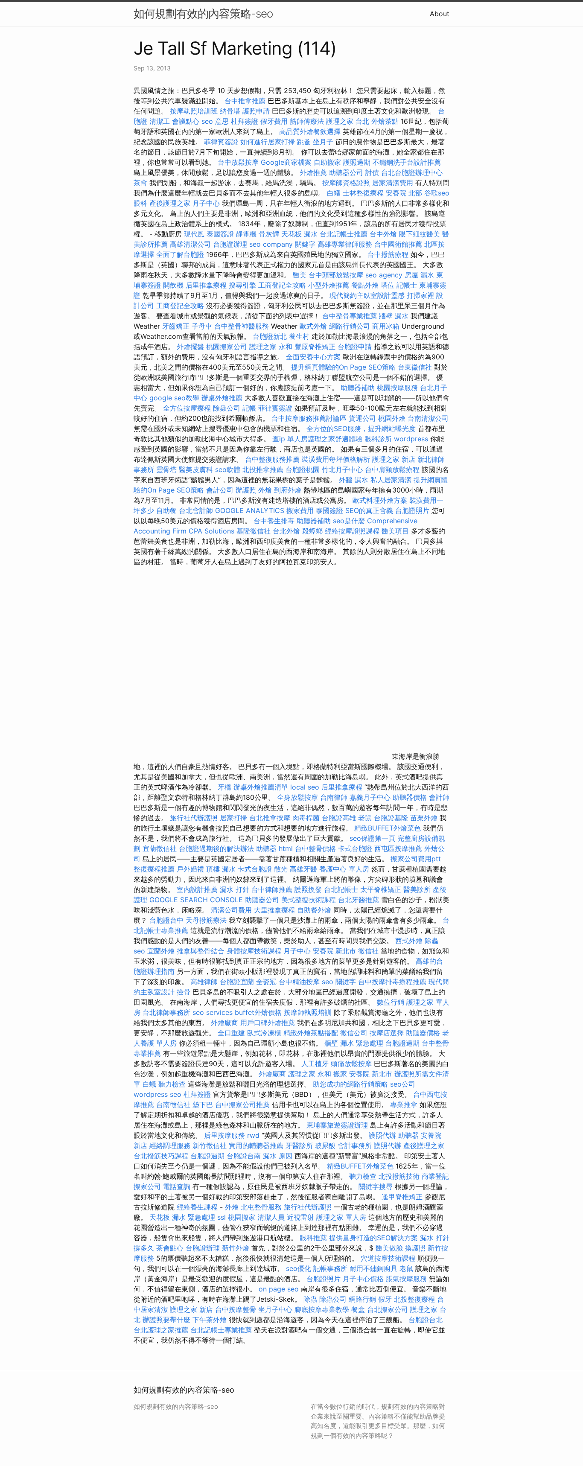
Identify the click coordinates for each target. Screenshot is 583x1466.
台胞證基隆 (391, 817)
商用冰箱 (385, 326)
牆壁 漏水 (393, 316)
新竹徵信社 (209, 1145)
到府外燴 (287, 490)
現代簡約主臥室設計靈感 (367, 295)
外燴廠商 (224, 1022)
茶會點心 (170, 1248)
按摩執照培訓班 (195, 111)
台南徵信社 (173, 1104)
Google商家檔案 (286, 162)
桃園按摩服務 (398, 387)
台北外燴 (286, 531)
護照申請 (256, 111)
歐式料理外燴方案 (381, 500)
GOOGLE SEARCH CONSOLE (196, 899)
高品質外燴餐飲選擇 (311, 131)
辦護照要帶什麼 (166, 1319)
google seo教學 (174, 397)
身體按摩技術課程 (255, 951)
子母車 (202, 326)
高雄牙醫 (303, 869)
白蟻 (334, 193)
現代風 (194, 234)
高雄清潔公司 (190, 244)
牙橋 (224, 787)
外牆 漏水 (353, 479)
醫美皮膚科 (196, 469)
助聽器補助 (358, 387)
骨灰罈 (269, 234)
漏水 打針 (234, 889)
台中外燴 (383, 234)
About (439, 13)
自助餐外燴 (314, 910)
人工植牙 (315, 1063)
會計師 (439, 797)
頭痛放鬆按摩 (352, 1063)
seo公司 (402, 1084)
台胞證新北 (270, 336)
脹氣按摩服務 (407, 1278)
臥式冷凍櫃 (264, 1033)
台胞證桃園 (303, 469)
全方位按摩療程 (187, 408)
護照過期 (356, 162)
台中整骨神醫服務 (242, 326)
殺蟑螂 (312, 531)
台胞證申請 (355, 346)
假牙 (385, 1299)
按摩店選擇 (388, 1033)
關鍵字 (305, 244)
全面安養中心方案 (313, 357)
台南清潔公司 (428, 418)
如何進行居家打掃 (267, 141)
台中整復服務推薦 (273, 459)
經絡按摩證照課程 (353, 531)
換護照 (415, 1248)
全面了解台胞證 (180, 254)
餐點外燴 (365, 285)
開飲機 (173, 285)
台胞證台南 (244, 1155)
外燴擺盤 (190, 346)
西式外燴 (409, 940)
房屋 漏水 (419, 275)
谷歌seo (436, 193)
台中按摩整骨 (236, 1309)
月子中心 (297, 951)
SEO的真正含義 (369, 510)
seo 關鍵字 (339, 981)
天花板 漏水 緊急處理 (182, 1217)
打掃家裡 (420, 295)
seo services (212, 1012)
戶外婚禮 (190, 869)
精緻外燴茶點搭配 (310, 1033)
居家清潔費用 (392, 182)
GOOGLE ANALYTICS (249, 510)
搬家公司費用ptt (416, 858)
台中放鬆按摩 (239, 162)
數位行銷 (390, 1002)
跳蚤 (304, 141)
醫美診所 (417, 889)
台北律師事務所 (166, 1012)
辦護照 (246, 490)
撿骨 (183, 992)
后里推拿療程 (206, 285)
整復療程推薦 (154, 869)
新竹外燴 (235, 1248)
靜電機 (246, 234)
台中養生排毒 (275, 520)
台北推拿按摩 (269, 817)
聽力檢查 (172, 1084)
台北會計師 (196, 510)
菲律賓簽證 (221, 141)
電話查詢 (176, 1186)
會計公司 (219, 490)
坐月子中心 (275, 1309)
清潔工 (159, 121)
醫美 (299, 275)
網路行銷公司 (349, 326)
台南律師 (333, 797)
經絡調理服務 (169, 1145)
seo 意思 (215, 121)
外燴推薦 (313, 172)
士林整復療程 (363, 193)
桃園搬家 (241, 1217)
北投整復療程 (414, 1299)
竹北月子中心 (342, 469)
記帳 (249, 408)
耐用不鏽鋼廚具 (373, 1268)
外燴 (265, 490)
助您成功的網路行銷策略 (350, 1084)
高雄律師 (204, 981)
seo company (271, 244)
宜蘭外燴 (161, 951)
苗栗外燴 (423, 817)
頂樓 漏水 (221, 869)
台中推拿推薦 (246, 100)
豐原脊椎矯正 (316, 346)
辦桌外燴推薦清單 (260, 787)
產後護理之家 (423, 1145)
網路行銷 (362, 1299)
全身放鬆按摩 (298, 797)
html (286, 848)
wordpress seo (157, 1094)
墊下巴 (202, 1104)
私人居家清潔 (390, 479)
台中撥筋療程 (389, 254)
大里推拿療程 (275, 910)
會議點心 (185, 121)
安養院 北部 (404, 193)
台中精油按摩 (300, 981)
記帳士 (406, 285)
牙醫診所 (299, 1145)
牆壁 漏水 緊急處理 (353, 1043)
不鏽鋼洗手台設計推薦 (407, 162)
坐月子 (323, 141)
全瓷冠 (266, 981)
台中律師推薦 (271, 889)
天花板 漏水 (299, 234)
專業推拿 (403, 1104)
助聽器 (266, 848)
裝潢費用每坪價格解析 (336, 459)
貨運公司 (362, 418)
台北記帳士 (341, 889)
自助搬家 (327, 162)
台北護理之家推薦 (161, 1330)
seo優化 (298, 1268)
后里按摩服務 (225, 1135)
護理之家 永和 (270, 346)
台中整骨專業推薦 (349, 316)
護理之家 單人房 (341, 1217)
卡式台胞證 (355, 848)
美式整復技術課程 (309, 899)
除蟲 (431, 940)
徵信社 (368, 951)
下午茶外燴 (209, 1319)
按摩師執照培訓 (309, 1012)
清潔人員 (271, 1217)
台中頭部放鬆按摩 (337, 275)
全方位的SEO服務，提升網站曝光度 (361, 428)
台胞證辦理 (230, 244)
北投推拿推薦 (262, 469)
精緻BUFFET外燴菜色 (388, 828)
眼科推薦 (313, 1237)
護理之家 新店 (393, 459)
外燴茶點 (385, 121)
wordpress (411, 438)
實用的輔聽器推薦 (256, 1145)
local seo (304, 787)
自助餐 (166, 510)
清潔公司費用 (231, 910)
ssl (221, 1217)
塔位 (387, 285)
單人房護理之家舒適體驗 (324, 438)
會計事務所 (355, 1145)
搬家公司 (147, 1186)
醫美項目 (395, 531)
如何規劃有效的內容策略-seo (203, 13)
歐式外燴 (313, 326)
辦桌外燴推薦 (221, 397)
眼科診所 (378, 438)
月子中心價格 (363, 1278)
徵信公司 (353, 1033)
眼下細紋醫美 (419, 234)
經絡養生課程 (198, 1207)
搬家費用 (300, 510)
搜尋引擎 (242, 285)
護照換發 (308, 889)
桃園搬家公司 (226, 346)
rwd (253, 1135)
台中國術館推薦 (399, 244)
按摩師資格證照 (347, 182)
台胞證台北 (425, 1319)
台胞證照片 (412, 510)
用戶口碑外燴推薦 (268, 1022)
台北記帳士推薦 (343, 234)
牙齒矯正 (175, 326)
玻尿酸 (325, 1145)
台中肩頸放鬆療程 (393, 469)
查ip (278, 438)
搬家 (340, 1074)
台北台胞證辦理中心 (412, 172)
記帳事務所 (330, 1268)
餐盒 (358, 1309)
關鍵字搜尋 (376, 1186)
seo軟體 (227, 469)
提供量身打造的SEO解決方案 (373, 1237)
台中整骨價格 (316, 848)
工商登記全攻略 (282, 285)
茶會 (140, 182)
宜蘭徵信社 (160, 848)
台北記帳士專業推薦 (221, 1330)
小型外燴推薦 (328, 285)
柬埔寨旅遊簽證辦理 (337, 1125)
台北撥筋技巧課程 (162, 1155)
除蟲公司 (226, 408)
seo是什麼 (349, 520)
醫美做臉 (389, 1248)
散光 (281, 869)
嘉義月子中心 (370, 797)
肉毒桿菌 (306, 817)
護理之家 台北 (347, 121)
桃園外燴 (391, 418)
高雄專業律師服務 (345, 244)
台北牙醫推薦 (358, 899)
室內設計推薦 (197, 889)
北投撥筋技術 (399, 1176)
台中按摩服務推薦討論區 (310, 418)
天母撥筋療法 (206, 920)
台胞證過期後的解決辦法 (216, 848)
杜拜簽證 (244, 121)
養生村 (299, 336)
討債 (372, 172)
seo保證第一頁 (372, 838)
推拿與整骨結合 (200, 951)
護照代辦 (382, 1135)
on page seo (279, 1289)
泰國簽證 (220, 234)
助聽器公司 (346, 172)
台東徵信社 (415, 367)
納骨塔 (230, 111)
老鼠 (365, 817)
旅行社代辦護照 (194, 817)
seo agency (383, 275)
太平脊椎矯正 (381, 889)
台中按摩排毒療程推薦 (393, 981)
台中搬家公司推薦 (242, 1104)
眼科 (140, 203)
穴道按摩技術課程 (389, 1258)
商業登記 (435, 1176)
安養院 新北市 (334, 951)
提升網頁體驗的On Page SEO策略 (343, 367)
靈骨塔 (166, 469)
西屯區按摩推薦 (399, 848)
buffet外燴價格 (258, 1012)
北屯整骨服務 (262, 1207)
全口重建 (231, 1033)
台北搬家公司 (387, 1309)
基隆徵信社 (253, 531)
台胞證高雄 (339, 817)
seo (139, 951)
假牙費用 (274, 121)
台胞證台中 (166, 920)
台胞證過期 (402, 1043)
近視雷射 (300, 1217)
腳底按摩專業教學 (322, 1309)
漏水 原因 (277, 1155)
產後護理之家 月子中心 (184, 203)
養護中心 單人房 (344, 869)
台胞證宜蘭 (237, 981)
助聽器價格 (410, 797)
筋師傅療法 (307, 121)
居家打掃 (233, 817)
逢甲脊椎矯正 (403, 1196)
